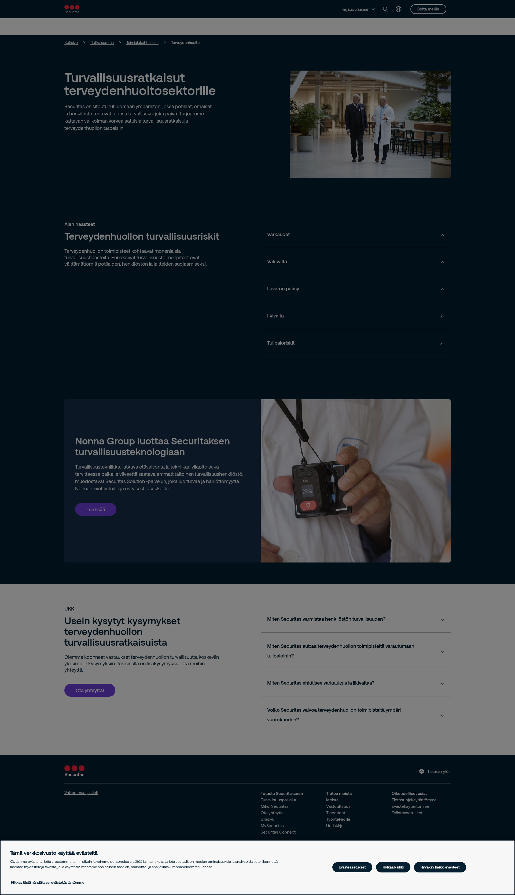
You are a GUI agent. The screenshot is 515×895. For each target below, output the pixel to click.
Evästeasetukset (352, 867)
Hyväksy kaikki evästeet (440, 867)
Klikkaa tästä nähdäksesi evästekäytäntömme (47, 882)
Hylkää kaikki (393, 867)
